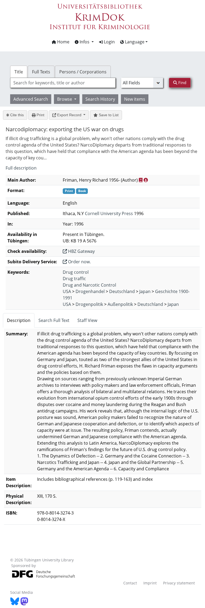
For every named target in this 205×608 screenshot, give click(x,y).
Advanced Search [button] (30, 99)
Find (181, 82)
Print (40, 115)
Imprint (150, 583)
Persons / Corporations (83, 72)
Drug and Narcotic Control (89, 285)
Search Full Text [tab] (53, 320)
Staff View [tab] (87, 320)
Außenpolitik (120, 304)
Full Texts (41, 72)
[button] (84, 42)
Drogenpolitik (89, 304)
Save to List (108, 115)
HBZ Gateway (81, 251)
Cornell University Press (109, 213)
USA (67, 291)
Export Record (69, 115)
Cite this (16, 115)
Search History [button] (100, 99)
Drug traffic (74, 279)
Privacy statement (179, 583)
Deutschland (122, 291)
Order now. (79, 262)
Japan (145, 291)
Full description (21, 168)
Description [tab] (18, 320)
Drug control (76, 272)
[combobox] (62, 83)
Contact (130, 583)
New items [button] (134, 99)
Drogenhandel (90, 291)
